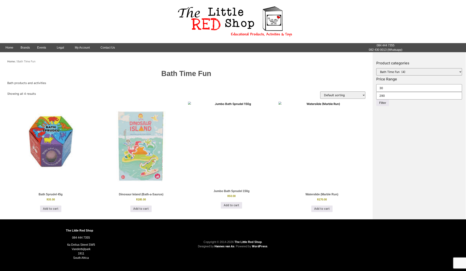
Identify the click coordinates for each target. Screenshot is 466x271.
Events (41, 47)
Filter (382, 102)
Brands (25, 47)
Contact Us (107, 47)
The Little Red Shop (248, 242)
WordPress (259, 246)
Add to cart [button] (50, 208)
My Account (82, 47)
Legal (60, 47)
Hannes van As (224, 246)
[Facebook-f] (440, 47)
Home (9, 47)
